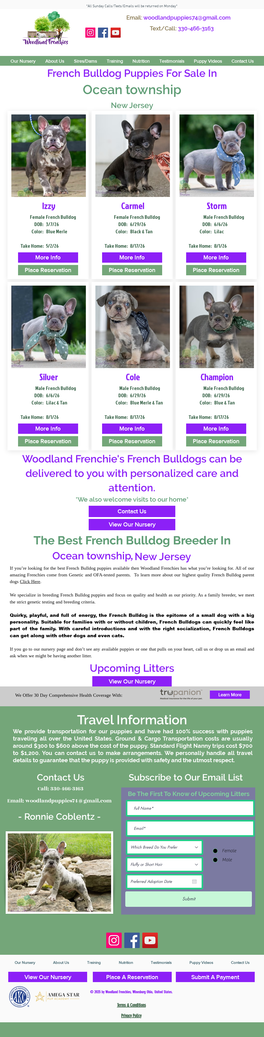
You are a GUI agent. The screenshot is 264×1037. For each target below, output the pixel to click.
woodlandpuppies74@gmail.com (186, 17)
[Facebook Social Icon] (103, 33)
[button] (48, 257)
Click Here (30, 581)
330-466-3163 (196, 28)
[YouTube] (116, 33)
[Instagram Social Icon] (90, 33)
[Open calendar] (194, 882)
